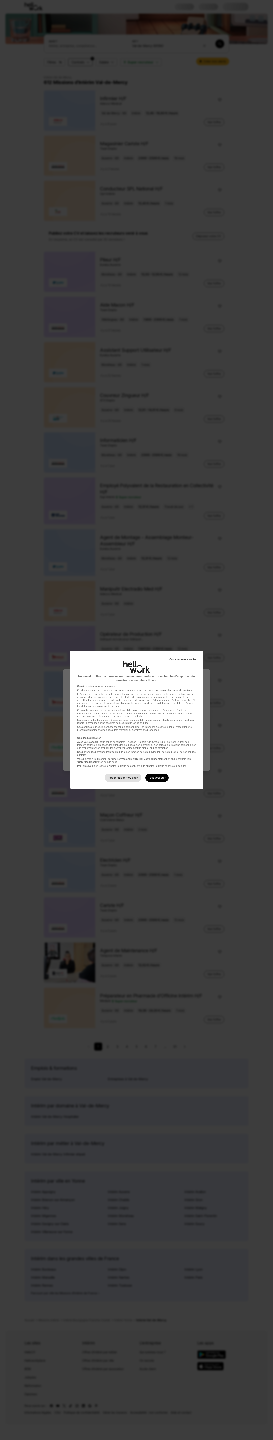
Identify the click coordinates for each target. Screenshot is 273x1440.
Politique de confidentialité (131, 766)
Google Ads (144, 742)
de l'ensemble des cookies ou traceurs (118, 694)
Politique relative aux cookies (170, 766)
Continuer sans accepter (182, 659)
